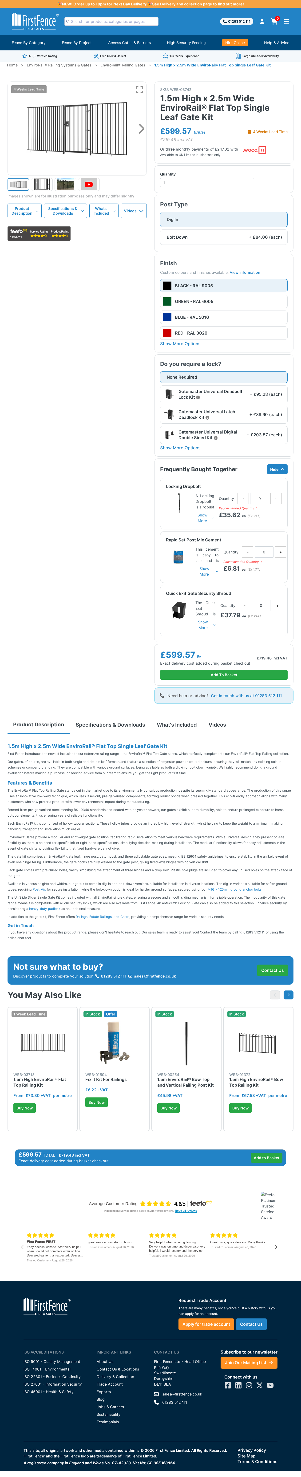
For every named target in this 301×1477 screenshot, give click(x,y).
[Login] (262, 21)
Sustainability (108, 1414)
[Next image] (141, 128)
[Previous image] (275, 994)
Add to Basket (266, 1157)
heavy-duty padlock (44, 909)
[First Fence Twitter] (259, 1385)
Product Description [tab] (38, 724)
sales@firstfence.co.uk (155, 976)
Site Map (246, 1455)
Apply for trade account (206, 1324)
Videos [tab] (217, 725)
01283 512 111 (239, 21)
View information (245, 272)
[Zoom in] (139, 90)
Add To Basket (224, 674)
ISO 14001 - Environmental (47, 1369)
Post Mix (39, 889)
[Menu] (286, 21)
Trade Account (110, 1384)
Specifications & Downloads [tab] (110, 725)
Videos (130, 211)
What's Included (101, 211)
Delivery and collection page (186, 4)
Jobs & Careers (110, 1406)
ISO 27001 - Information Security (53, 1384)
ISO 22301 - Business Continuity (52, 1376)
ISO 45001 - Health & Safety (49, 1391)
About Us (105, 1361)
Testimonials (108, 1422)
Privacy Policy (252, 1450)
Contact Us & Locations (118, 1369)
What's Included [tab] (177, 725)
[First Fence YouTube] (270, 1385)
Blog (101, 1399)
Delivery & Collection (115, 1376)
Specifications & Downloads (62, 211)
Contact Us (272, 970)
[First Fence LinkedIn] (238, 1385)
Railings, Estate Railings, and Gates (102, 917)
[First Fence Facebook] (227, 1385)
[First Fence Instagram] (249, 1385)
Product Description (22, 211)
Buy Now (24, 1108)
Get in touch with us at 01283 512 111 (246, 695)
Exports (104, 1391)
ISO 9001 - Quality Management (52, 1361)
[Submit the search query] (68, 21)
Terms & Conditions (257, 1461)
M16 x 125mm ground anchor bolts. (235, 889)
